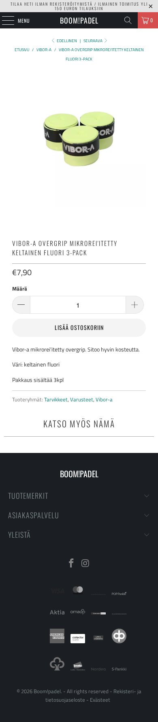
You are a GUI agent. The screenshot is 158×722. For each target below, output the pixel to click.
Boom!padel (79, 20)
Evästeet (100, 700)
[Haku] (128, 20)
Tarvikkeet (56, 399)
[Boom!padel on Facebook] (72, 563)
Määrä (19, 288)
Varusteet (81, 399)
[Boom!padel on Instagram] (86, 563)
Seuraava (93, 41)
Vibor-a (104, 399)
